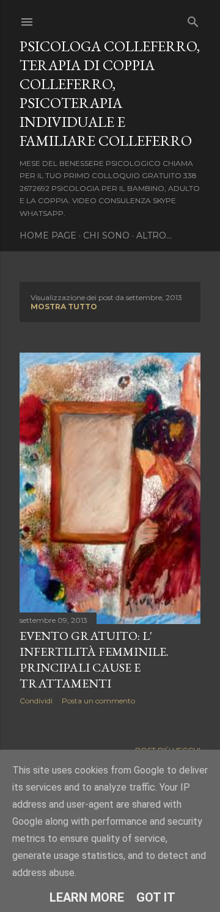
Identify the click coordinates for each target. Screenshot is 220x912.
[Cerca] (193, 19)
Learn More (87, 897)
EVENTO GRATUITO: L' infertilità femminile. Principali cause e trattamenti (94, 659)
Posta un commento (98, 700)
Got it (155, 897)
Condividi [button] (36, 700)
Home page (48, 235)
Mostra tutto (64, 306)
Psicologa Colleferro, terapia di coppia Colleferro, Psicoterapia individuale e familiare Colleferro (110, 93)
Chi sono (106, 235)
